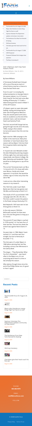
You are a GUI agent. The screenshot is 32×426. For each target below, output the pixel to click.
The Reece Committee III (12, 60)
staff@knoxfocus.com (16, 396)
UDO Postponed (10, 53)
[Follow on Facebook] (14, 403)
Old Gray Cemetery (11, 43)
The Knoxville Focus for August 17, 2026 (16, 50)
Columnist (6, 73)
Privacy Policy (11, 422)
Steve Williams (9, 71)
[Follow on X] (17, 403)
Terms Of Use (20, 422)
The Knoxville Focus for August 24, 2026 (16, 26)
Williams (12, 73)
